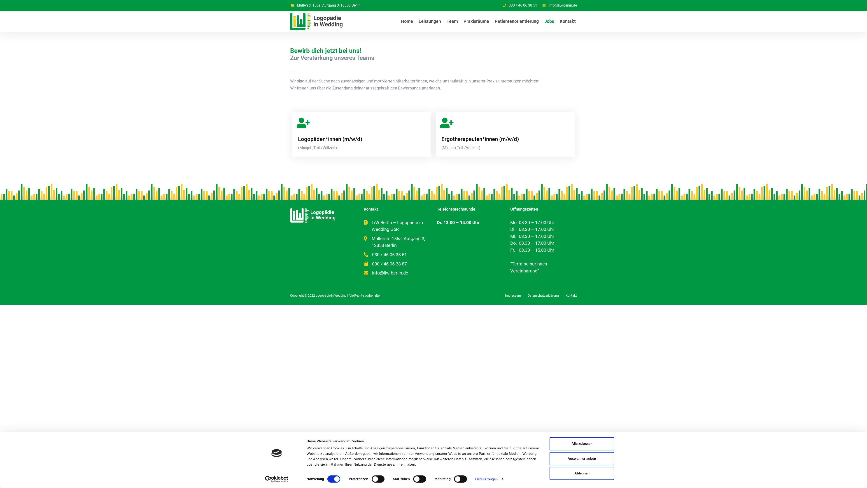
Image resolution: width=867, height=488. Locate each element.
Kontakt (568, 21)
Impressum (513, 295)
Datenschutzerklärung (543, 295)
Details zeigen (486, 479)
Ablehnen (582, 473)
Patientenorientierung (517, 21)
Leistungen (430, 21)
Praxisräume (476, 21)
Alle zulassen (581, 444)
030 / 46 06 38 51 (523, 5)
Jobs (549, 21)
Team (452, 21)
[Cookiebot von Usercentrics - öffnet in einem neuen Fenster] (276, 479)
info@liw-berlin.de (562, 5)
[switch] (378, 479)
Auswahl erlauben (582, 458)
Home (407, 21)
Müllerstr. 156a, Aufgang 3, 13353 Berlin (329, 5)
